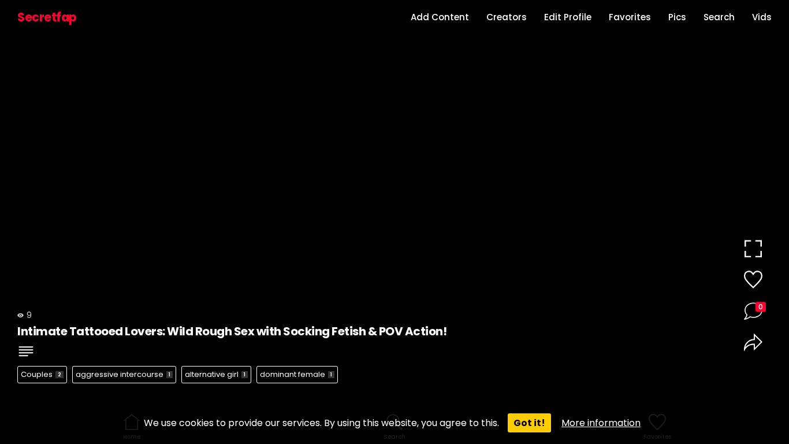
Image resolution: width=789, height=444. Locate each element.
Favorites (630, 17)
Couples (41, 374)
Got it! (529, 423)
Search (719, 17)
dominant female (296, 374)
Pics (677, 17)
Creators (506, 17)
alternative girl (215, 374)
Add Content (440, 17)
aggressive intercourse (123, 374)
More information (601, 423)
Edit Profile (567, 17)
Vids (762, 17)
